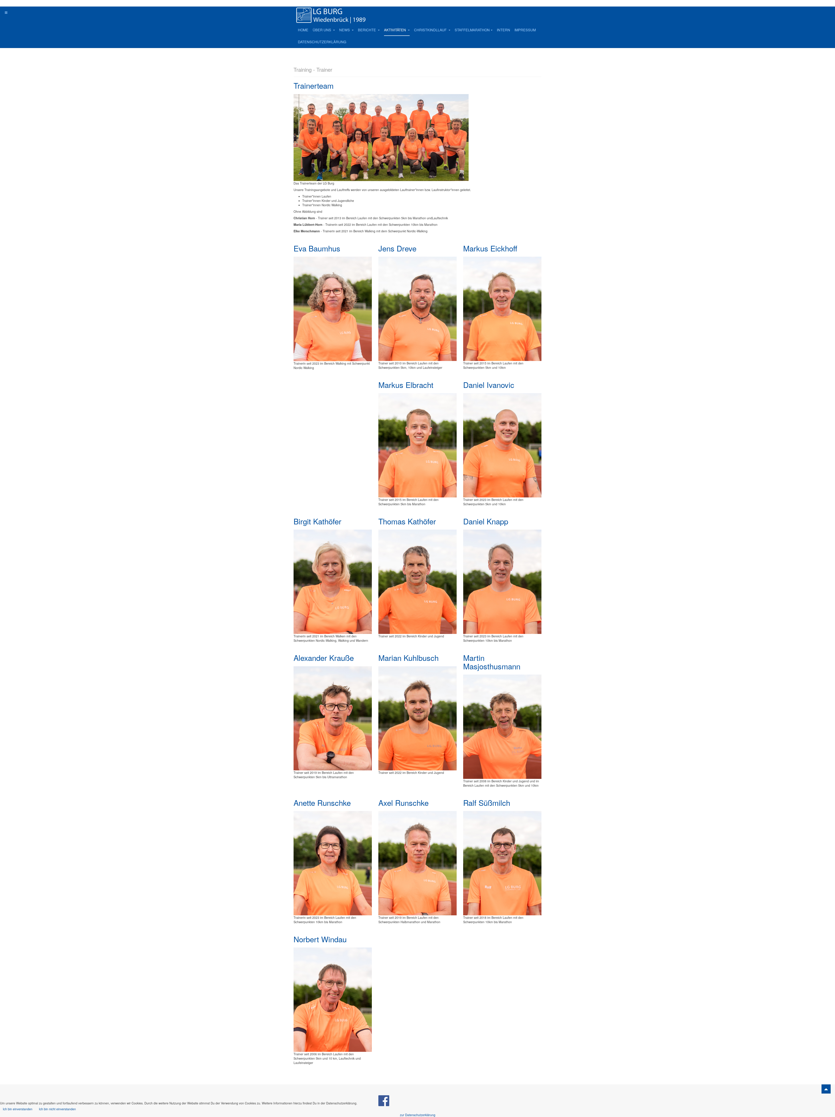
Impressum (525, 29)
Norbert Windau (320, 939)
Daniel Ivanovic (488, 384)
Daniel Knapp (485, 521)
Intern (503, 29)
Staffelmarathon (472, 29)
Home (303, 29)
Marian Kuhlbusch (408, 657)
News (345, 29)
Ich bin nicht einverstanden (57, 1109)
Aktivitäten (395, 29)
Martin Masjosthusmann (491, 662)
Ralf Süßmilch (486, 802)
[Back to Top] (826, 1089)
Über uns (322, 29)
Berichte (367, 29)
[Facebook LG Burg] (383, 1100)
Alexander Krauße (324, 657)
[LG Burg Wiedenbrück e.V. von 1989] (337, 15)
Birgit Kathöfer (317, 521)
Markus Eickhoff (490, 248)
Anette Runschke (322, 802)
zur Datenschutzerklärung (417, 1115)
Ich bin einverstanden (17, 1109)
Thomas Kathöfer (407, 521)
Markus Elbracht (405, 384)
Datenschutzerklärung (322, 41)
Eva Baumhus (317, 248)
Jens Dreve (397, 248)
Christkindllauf (431, 29)
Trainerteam (314, 85)
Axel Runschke (403, 802)
